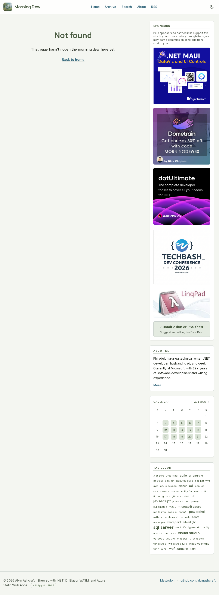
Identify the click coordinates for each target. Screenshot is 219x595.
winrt (156, 548)
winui (164, 548)
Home (95, 7)
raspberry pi (171, 517)
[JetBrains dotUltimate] (181, 196)
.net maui (172, 475)
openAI (183, 511)
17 (165, 436)
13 (189, 429)
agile (183, 475)
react (195, 517)
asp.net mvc (202, 480)
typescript (195, 527)
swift (178, 527)
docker (175, 491)
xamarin (182, 548)
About (141, 7)
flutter (157, 496)
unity (206, 527)
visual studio (189, 533)
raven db (185, 517)
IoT (193, 496)
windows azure (178, 543)
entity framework (191, 491)
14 (198, 429)
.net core (158, 475)
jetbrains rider (180, 501)
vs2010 (170, 538)
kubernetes (160, 506)
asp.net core (184, 480)
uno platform (161, 533)
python (157, 517)
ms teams (159, 511)
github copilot (180, 496)
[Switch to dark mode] (212, 7)
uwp (173, 533)
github (166, 496)
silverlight (189, 522)
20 (190, 436)
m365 (172, 506)
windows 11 (200, 538)
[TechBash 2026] (181, 256)
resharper (159, 522)
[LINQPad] (181, 303)
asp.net (169, 480)
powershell (197, 511)
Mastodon (167, 580)
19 (181, 436)
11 (174, 429)
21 (198, 436)
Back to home (73, 59)
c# (191, 485)
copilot (199, 485)
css (155, 491)
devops (164, 491)
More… (158, 385)
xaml (193, 548)
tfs (184, 527)
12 (181, 429)
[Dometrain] (181, 136)
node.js (172, 511)
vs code (158, 538)
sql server (163, 527)
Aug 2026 (200, 401)
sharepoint (174, 522)
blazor (183, 485)
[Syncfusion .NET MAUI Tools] (181, 76)
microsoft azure (189, 506)
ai (190, 475)
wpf (172, 548)
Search (126, 7)
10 (165, 429)
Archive (110, 7)
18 (173, 436)
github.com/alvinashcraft (198, 580)
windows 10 (184, 538)
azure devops (168, 485)
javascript (162, 501)
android (198, 475)
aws (155, 485)
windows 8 (160, 543)
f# (204, 491)
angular (158, 480)
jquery (194, 501)
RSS (154, 7)
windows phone (199, 543)
